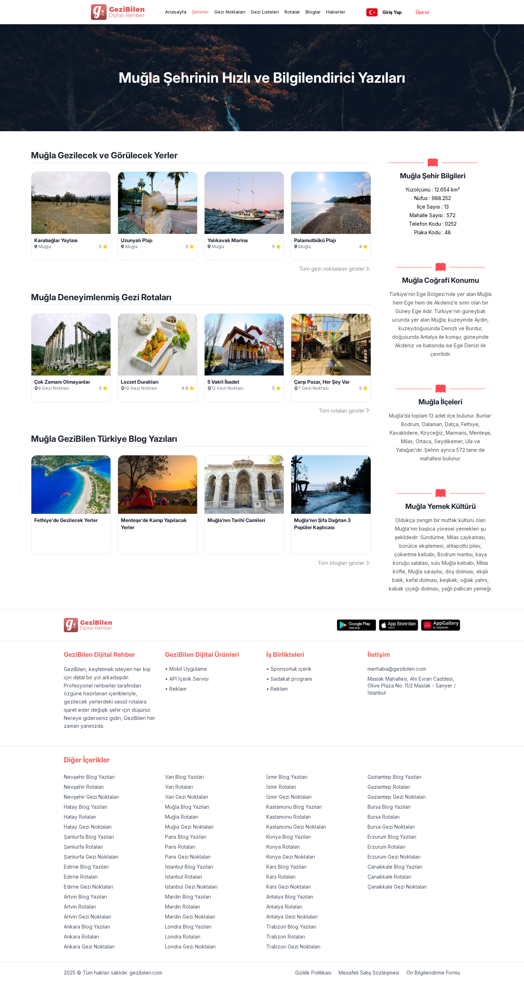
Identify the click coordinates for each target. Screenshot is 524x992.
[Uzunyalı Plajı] (157, 203)
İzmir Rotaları (281, 787)
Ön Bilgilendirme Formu (433, 973)
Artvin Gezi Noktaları (87, 917)
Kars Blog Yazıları (286, 867)
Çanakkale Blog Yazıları (395, 867)
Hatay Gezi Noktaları (88, 827)
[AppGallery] (440, 624)
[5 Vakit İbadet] (244, 345)
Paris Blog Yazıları (185, 837)
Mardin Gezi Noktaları (190, 917)
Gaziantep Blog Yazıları (394, 777)
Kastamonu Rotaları (288, 817)
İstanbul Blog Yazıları (189, 867)
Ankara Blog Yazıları (87, 927)
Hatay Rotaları (80, 817)
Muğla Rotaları (181, 817)
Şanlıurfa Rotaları (83, 847)
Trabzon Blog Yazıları (291, 927)
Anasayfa (175, 12)
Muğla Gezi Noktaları (189, 827)
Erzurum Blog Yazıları (392, 837)
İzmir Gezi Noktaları (289, 797)
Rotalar (292, 12)
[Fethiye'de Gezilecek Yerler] (71, 484)
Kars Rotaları (281, 877)
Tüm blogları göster (341, 562)
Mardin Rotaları (182, 907)
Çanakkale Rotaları (389, 877)
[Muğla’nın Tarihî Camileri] (244, 484)
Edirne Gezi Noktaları (88, 887)
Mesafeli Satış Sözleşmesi (369, 973)
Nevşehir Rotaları (84, 787)
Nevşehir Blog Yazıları (89, 777)
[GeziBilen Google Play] (356, 624)
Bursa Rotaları (384, 817)
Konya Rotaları (283, 847)
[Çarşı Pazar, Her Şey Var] (330, 345)
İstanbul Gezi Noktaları (191, 887)
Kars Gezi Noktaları (288, 887)
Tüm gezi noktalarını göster (332, 268)
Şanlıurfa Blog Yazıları (89, 837)
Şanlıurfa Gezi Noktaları (91, 857)
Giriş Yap (392, 12)
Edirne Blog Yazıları (86, 867)
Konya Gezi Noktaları (290, 857)
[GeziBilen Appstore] (398, 624)
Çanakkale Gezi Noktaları (397, 887)
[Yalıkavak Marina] (244, 203)
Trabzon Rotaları (285, 937)
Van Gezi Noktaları (186, 797)
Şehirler (200, 12)
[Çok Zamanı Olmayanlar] (71, 345)
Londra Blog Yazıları (188, 927)
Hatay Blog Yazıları (85, 807)
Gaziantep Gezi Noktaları (397, 797)
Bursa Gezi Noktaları (391, 827)
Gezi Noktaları (229, 12)
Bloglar (313, 12)
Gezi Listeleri (265, 12)
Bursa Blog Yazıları (389, 807)
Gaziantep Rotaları (389, 787)
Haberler (335, 12)
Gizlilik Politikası (313, 973)
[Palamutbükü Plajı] (330, 203)
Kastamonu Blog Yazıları (294, 807)
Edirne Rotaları (81, 877)
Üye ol (422, 12)
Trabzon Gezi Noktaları (293, 947)
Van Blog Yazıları (184, 777)
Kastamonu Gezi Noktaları (296, 827)
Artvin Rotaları (80, 907)
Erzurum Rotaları (386, 847)
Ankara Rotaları (81, 937)
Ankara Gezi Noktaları (89, 947)
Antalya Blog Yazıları (289, 897)
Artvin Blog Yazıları (85, 897)
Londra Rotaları (182, 937)
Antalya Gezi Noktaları (292, 917)
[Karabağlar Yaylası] (71, 203)
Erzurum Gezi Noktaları (394, 857)
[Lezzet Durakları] (157, 345)
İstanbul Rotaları (183, 877)
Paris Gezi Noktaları (188, 857)
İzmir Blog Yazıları (286, 777)
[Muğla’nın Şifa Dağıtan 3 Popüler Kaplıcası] (330, 484)
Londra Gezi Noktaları (190, 947)
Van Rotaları (179, 787)
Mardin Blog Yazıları (188, 897)
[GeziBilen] (117, 12)
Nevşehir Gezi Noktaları (91, 797)
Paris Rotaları (180, 847)
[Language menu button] (372, 12)
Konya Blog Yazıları (288, 837)
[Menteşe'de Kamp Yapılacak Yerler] (157, 484)
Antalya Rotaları (284, 907)
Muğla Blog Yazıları (187, 807)
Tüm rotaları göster (342, 410)
